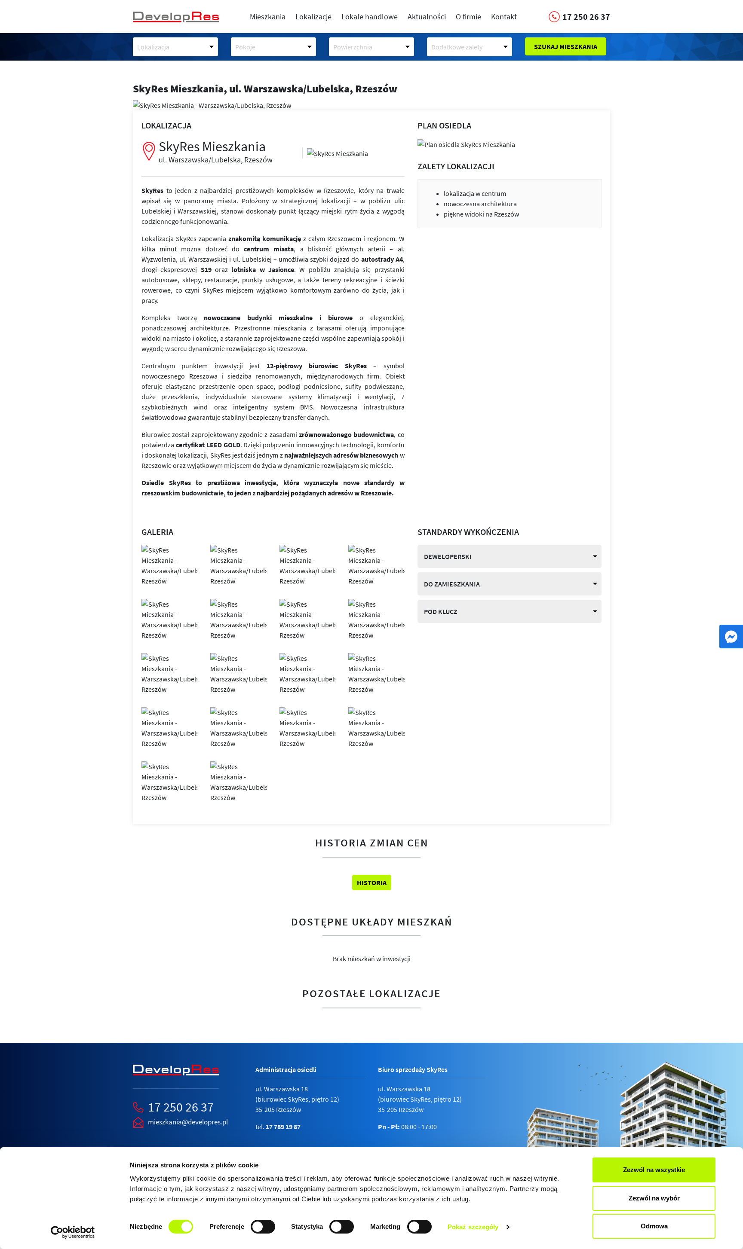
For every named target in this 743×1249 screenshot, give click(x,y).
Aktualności (427, 16)
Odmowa (654, 1226)
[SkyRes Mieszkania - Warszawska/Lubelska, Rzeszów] (337, 152)
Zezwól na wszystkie (654, 1169)
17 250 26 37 (181, 1107)
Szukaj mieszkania (565, 46)
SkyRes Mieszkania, (265, 88)
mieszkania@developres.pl (188, 1122)
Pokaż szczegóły (473, 1227)
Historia (372, 882)
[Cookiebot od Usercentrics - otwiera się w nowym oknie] (73, 1232)
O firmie (468, 16)
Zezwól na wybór (654, 1198)
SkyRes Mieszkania (216, 151)
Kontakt (504, 16)
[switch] (263, 1227)
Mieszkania (268, 16)
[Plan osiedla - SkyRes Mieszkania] (466, 143)
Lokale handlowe (369, 16)
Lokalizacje (313, 16)
